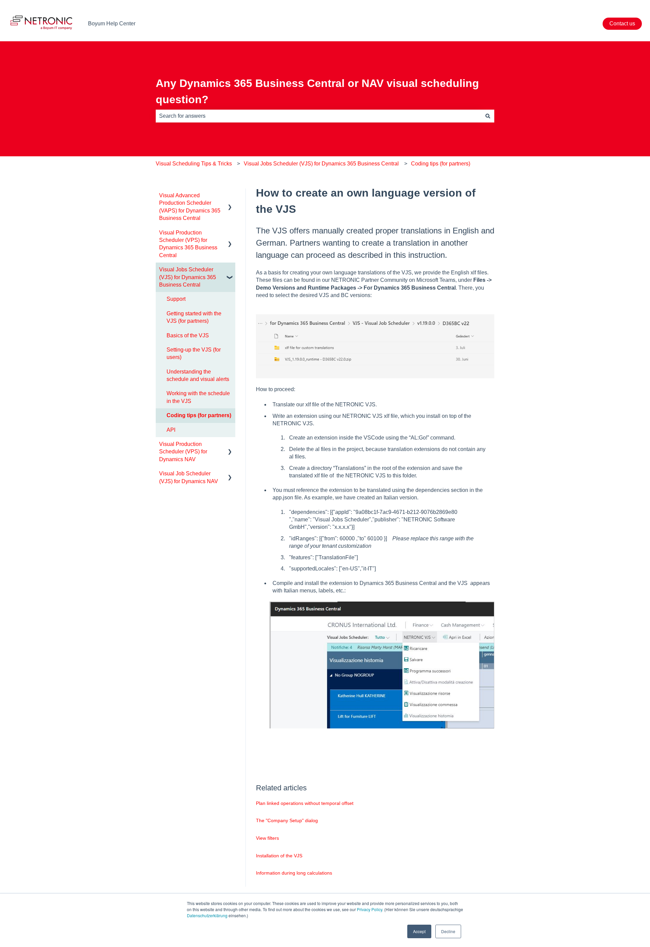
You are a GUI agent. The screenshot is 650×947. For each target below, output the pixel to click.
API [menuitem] (171, 430)
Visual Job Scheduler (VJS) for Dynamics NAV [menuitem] (188, 477)
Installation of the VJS (279, 855)
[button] (229, 196)
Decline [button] (448, 931)
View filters (267, 838)
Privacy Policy (369, 909)
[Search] (487, 116)
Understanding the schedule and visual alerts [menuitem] (198, 375)
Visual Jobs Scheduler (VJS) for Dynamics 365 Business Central (321, 163)
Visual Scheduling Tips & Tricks (194, 163)
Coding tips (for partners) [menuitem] (199, 415)
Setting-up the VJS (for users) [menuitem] (194, 353)
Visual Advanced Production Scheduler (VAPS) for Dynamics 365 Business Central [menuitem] (189, 207)
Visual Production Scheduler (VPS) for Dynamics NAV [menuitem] (183, 451)
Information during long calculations (294, 873)
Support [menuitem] (176, 299)
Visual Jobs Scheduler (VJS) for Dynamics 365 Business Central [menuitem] (187, 277)
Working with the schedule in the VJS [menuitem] (198, 397)
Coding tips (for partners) (440, 163)
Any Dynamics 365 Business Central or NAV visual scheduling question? (317, 91)
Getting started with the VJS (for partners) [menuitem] (194, 317)
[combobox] (318, 116)
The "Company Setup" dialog (287, 820)
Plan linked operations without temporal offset (304, 803)
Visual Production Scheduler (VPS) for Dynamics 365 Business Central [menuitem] (188, 244)
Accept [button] (419, 931)
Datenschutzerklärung (207, 915)
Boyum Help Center (111, 23)
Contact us (622, 23)
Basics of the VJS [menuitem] (188, 335)
